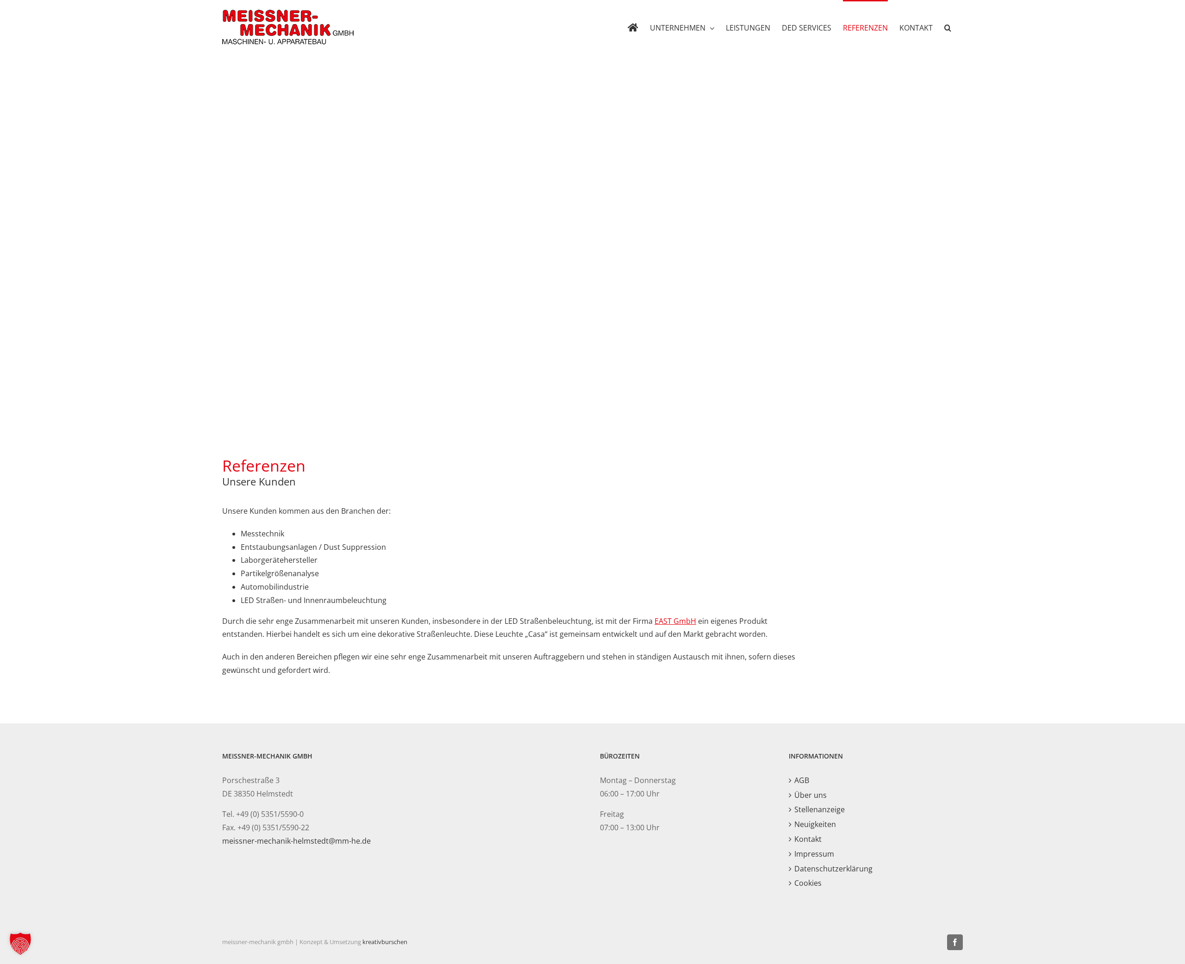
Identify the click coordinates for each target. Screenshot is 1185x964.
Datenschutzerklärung (833, 869)
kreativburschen (384, 942)
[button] (947, 27)
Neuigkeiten (815, 824)
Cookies (808, 883)
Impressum (814, 854)
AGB (801, 780)
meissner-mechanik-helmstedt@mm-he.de (296, 841)
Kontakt (808, 839)
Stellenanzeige (819, 809)
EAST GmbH (675, 621)
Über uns (810, 795)
